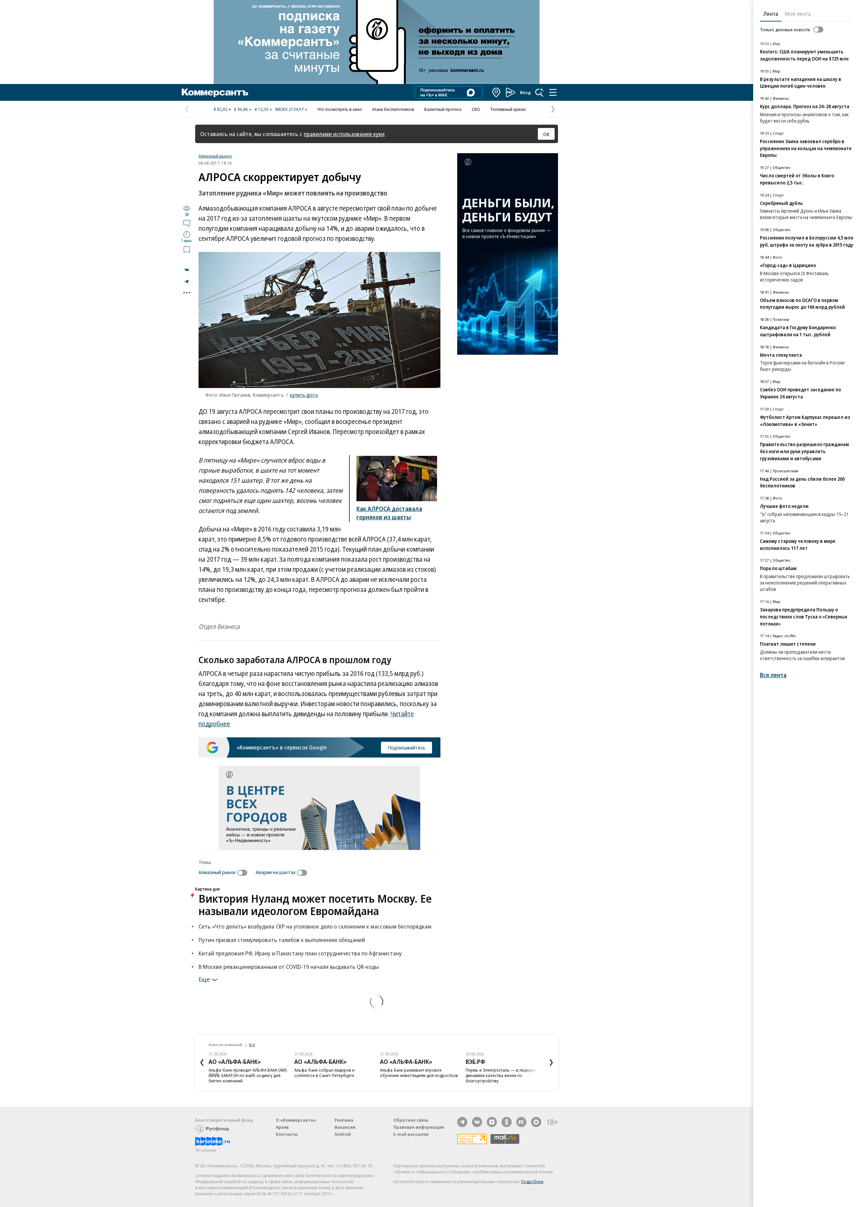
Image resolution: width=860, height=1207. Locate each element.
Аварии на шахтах (276, 872)
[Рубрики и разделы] (553, 92)
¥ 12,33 (261, 109)
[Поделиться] (187, 270)
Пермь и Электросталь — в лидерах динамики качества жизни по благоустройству (500, 1075)
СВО (476, 109)
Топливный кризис (508, 109)
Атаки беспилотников (393, 109)
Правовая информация (418, 1127)
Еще (204, 979)
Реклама (344, 1120)
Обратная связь (410, 1120)
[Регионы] (496, 92)
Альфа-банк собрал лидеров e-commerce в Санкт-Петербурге (325, 1072)
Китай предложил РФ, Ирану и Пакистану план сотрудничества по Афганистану (300, 953)
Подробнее (532, 1181)
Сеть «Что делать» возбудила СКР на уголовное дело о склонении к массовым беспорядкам (315, 926)
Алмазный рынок (215, 156)
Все (252, 1044)
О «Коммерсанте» (296, 1120)
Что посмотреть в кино (339, 109)
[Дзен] (492, 1122)
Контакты (287, 1134)
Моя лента (798, 13)
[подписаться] (244, 873)
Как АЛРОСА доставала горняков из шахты (389, 513)
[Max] (536, 1122)
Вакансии (345, 1127)
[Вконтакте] (477, 1122)
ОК (546, 134)
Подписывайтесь (406, 747)
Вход (525, 92)
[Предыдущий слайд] (202, 1062)
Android (343, 1134)
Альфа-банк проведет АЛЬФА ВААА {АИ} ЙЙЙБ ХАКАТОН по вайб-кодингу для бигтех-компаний (248, 1075)
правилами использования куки (344, 134)
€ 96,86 (241, 109)
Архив (282, 1127)
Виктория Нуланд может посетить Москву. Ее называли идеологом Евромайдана (315, 904)
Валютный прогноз (443, 109)
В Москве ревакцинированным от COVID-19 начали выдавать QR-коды (289, 967)
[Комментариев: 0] (187, 223)
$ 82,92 (220, 109)
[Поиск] (539, 92)
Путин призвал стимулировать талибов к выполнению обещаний (282, 940)
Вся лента (773, 675)
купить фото (304, 394)
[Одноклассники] (507, 1122)
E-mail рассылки (411, 1134)
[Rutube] (521, 1122)
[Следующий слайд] (551, 1062)
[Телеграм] (462, 1122)
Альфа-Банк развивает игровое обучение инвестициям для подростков (419, 1072)
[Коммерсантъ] (215, 92)
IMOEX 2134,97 (289, 109)
